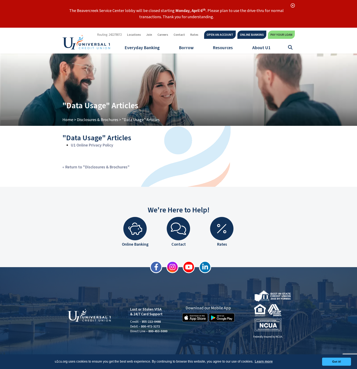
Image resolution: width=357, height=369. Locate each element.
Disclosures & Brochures (97, 120)
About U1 (261, 47)
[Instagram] (170, 267)
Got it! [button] (336, 361)
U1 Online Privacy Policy (92, 145)
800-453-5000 (157, 331)
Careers (162, 35)
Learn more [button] (264, 361)
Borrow (186, 47)
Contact (179, 35)
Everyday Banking (142, 47)
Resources (223, 47)
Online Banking (252, 34)
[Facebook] (154, 267)
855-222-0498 (151, 321)
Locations (134, 35)
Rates (194, 35)
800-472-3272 (150, 326)
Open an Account (220, 34)
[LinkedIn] (203, 267)
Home (67, 120)
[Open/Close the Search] (290, 47)
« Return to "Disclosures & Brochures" (96, 167)
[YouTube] (187, 267)
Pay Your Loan (281, 34)
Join (149, 35)
